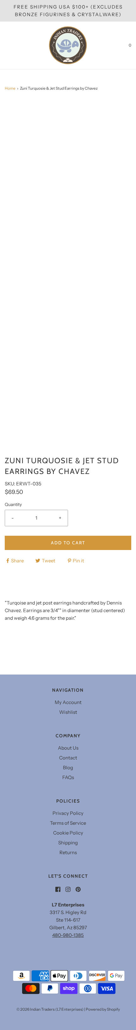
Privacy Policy (68, 813)
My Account (68, 702)
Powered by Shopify (103, 1009)
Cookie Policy (68, 833)
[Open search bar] (11, 45)
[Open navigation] (4, 45)
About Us (68, 748)
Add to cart (68, 543)
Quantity (13, 504)
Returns (68, 852)
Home (10, 88)
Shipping (68, 843)
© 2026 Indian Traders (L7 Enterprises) (49, 1009)
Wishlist (68, 712)
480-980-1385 (68, 935)
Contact (68, 758)
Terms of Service (68, 823)
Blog (68, 768)
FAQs (68, 777)
